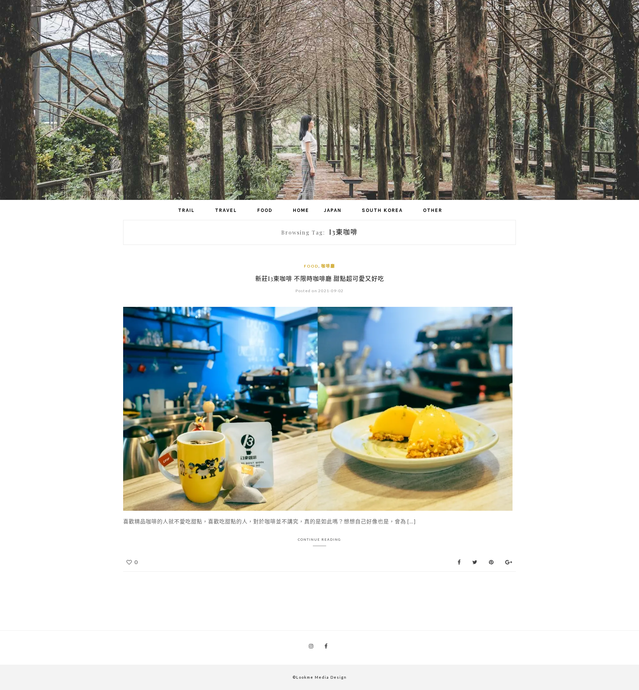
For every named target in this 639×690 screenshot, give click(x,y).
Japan (332, 210)
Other (432, 210)
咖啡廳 (328, 266)
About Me (491, 8)
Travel (226, 210)
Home (301, 210)
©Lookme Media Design (320, 677)
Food (265, 210)
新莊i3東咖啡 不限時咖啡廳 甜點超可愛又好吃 (319, 279)
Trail (186, 210)
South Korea (382, 210)
